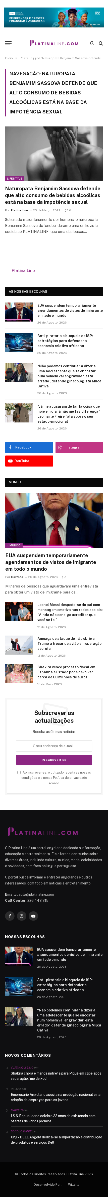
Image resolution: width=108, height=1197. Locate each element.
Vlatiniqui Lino (22, 1067)
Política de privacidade (70, 778)
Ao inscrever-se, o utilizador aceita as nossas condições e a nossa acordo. (56, 778)
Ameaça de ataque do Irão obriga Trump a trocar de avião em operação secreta (69, 644)
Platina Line (23, 270)
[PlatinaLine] (54, 43)
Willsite (74, 1184)
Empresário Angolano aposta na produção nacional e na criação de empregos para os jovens (55, 1097)
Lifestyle (14, 178)
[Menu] (8, 43)
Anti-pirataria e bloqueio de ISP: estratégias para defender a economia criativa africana (65, 341)
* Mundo (14, 545)
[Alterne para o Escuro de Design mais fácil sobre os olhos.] (92, 43)
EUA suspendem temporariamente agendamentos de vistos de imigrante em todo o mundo (70, 311)
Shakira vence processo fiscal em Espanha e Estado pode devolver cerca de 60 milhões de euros (66, 672)
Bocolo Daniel (22, 1131)
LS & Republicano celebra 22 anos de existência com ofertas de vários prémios (53, 1118)
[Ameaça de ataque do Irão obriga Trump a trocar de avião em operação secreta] (19, 645)
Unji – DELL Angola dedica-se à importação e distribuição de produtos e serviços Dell (56, 1139)
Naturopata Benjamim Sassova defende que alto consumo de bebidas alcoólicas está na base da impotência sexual (52, 195)
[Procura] (100, 43)
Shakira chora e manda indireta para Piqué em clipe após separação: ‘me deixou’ (56, 1076)
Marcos (17, 1110)
